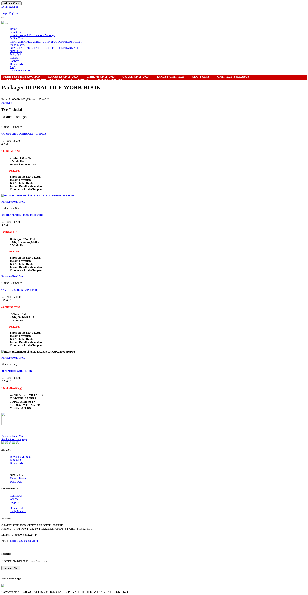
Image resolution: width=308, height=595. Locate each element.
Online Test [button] (16, 38)
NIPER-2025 (30, 41)
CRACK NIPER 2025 (109, 79)
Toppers (14, 60)
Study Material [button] (18, 44)
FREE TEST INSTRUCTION (21, 76)
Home (13, 28)
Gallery (14, 57)
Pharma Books (18, 478)
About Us (15, 35)
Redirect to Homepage (14, 439)
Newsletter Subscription (14, 560)
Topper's (14, 502)
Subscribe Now (10, 568)
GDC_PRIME (200, 76)
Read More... (19, 201)
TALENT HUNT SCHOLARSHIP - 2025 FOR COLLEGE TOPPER (45, 79)
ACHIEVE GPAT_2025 (100, 76)
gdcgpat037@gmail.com (24, 540)
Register (13, 6)
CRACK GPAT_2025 (135, 76)
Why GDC (27, 35)
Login (4, 6)
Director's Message (44, 35)
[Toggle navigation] (2, 17)
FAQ (13, 67)
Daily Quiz (16, 54)
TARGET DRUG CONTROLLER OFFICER (23, 133)
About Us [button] (15, 32)
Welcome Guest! (11, 3)
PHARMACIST (72, 41)
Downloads (16, 64)
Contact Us (16, 495)
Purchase (6, 102)
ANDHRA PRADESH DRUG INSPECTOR (22, 215)
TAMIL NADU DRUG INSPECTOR (19, 290)
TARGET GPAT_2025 (170, 76)
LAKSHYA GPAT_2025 (63, 76)
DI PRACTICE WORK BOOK (16, 371)
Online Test (16, 508)
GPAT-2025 (16, 41)
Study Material (18, 511)
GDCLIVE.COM (20, 70)
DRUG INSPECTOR (50, 41)
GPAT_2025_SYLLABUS (233, 76)
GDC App (16, 51)
